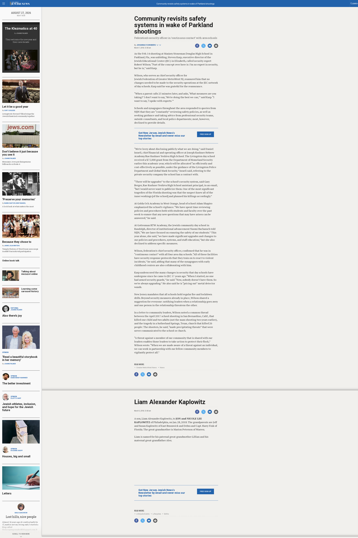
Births (166, 514)
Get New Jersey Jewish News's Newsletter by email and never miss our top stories (161, 136)
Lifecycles (157, 514)
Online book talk (10, 260)
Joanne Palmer (22, 33)
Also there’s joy (12, 315)
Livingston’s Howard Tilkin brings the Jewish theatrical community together (18, 115)
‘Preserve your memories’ (18, 199)
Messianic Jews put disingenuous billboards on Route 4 (16, 162)
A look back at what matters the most (18, 206)
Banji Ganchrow (21, 513)
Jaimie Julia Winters (12, 245)
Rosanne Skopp (17, 450)
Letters (6, 493)
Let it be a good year (15, 106)
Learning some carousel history (30, 290)
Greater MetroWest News (146, 367)
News (162, 367)
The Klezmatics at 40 (21, 28)
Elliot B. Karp (16, 398)
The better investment (16, 383)
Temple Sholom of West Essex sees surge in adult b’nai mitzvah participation (20, 250)
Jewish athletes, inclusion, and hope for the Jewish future (19, 407)
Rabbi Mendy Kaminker (19, 378)
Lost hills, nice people (21, 517)
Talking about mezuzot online (29, 272)
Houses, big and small (16, 456)
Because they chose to (16, 241)
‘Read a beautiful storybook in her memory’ (19, 358)
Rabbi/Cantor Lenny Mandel (15, 203)
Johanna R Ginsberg (146, 45)
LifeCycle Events (142, 514)
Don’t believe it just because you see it (20, 153)
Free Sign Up (205, 134)
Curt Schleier (9, 110)
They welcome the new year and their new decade (21, 40)
